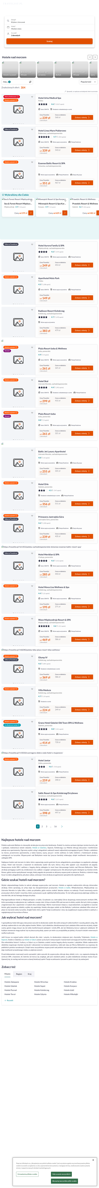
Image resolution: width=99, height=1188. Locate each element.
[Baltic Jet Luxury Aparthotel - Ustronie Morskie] (18, 462)
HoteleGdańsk (10, 986)
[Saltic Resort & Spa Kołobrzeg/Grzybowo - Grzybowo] (18, 804)
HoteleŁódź (69, 990)
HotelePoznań (10, 990)
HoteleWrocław (41, 982)
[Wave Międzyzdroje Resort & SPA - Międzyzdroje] (18, 631)
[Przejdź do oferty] (30, 212)
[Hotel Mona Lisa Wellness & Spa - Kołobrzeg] (18, 598)
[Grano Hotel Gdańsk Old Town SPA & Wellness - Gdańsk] (18, 734)
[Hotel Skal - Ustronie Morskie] (18, 392)
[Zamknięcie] (93, 1160)
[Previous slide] (4, 109)
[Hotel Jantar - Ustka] (18, 771)
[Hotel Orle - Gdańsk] (18, 495)
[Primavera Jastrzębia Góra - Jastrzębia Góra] (18, 528)
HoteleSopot (39, 986)
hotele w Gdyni (30, 940)
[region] (18, 109)
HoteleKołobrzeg (41, 990)
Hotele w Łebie (64, 888)
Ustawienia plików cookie (27, 1174)
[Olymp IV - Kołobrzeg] (18, 668)
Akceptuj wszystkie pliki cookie (64, 1181)
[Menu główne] (94, 4)
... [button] (50, 826)
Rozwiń (10, 1000)
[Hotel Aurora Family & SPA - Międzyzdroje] (18, 256)
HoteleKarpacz (70, 986)
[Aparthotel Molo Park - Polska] (18, 289)
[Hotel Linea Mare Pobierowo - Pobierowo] (18, 141)
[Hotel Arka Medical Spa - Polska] (18, 109)
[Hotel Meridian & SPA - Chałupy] (18, 565)
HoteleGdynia (40, 994)
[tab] (13, 123)
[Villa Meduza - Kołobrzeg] (18, 701)
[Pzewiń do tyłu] (95, 57)
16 (55, 826)
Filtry (6, 82)
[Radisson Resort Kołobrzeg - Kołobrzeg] (18, 322)
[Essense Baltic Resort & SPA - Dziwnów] (18, 174)
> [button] (62, 827)
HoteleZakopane (11, 982)
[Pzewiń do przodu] (90, 57)
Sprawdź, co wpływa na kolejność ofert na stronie (82, 91)
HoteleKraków (70, 982)
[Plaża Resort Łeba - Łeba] (18, 425)
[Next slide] (32, 109)
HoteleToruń (10, 994)
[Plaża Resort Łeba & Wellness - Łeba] (18, 359)
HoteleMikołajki (71, 994)
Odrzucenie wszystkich (61, 1174)
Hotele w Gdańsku (39, 848)
